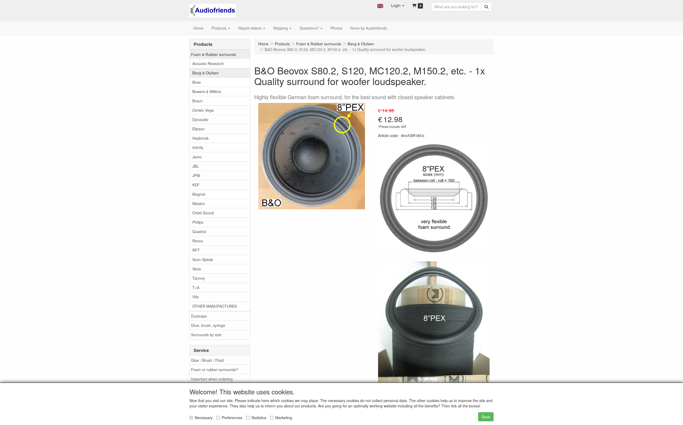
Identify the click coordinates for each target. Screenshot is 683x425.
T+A (195, 287)
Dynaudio (200, 119)
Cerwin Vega (203, 110)
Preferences (232, 417)
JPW (196, 175)
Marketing (283, 417)
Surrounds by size (206, 334)
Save (486, 416)
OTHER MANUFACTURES (214, 306)
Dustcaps (199, 316)
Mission (198, 203)
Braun (197, 100)
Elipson (198, 128)
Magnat (198, 194)
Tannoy (198, 278)
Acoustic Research (208, 63)
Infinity (197, 147)
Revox (197, 240)
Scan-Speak (202, 259)
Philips (197, 222)
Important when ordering (212, 379)
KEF (196, 184)
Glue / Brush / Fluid (207, 360)
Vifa (195, 296)
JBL (195, 166)
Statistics (258, 417)
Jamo (197, 156)
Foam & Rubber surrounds (213, 54)
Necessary (204, 417)
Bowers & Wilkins (206, 91)
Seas (196, 268)
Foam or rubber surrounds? (214, 369)
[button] (380, 5)
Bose (196, 82)
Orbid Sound (203, 212)
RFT (196, 250)
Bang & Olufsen (205, 72)
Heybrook (200, 138)
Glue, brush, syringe (208, 325)
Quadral (199, 231)
